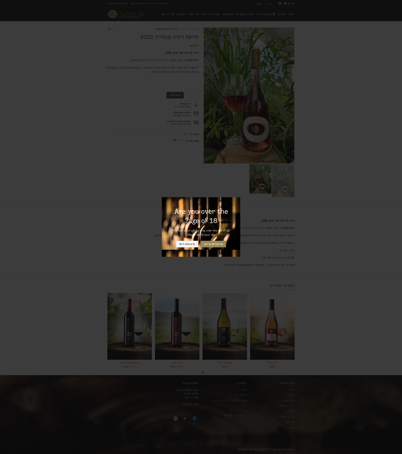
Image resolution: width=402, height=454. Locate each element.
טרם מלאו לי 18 (187, 244)
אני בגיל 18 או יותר (213, 244)
